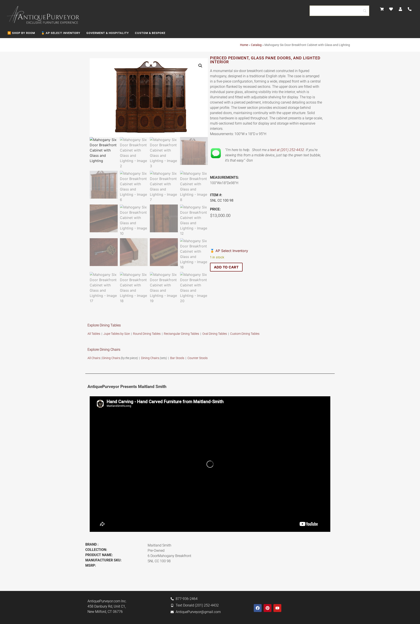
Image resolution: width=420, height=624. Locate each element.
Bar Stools (177, 358)
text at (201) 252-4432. (287, 150)
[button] (200, 66)
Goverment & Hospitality (107, 33)
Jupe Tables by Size (116, 333)
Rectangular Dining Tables (181, 333)
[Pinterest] (267, 608)
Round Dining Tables (147, 333)
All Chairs (94, 358)
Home (244, 45)
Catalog (256, 45)
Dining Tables (250, 333)
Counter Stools (197, 358)
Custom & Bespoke (150, 33)
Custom (236, 333)
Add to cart (226, 267)
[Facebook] (258, 608)
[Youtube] (277, 608)
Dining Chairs (111, 358)
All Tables (94, 333)
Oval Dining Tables (214, 333)
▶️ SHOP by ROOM (21, 33)
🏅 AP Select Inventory (60, 33)
